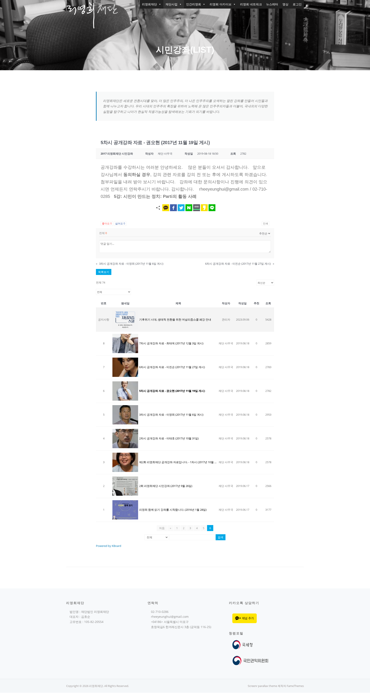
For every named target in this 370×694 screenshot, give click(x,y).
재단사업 (172, 4)
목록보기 (103, 272)
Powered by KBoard (108, 546)
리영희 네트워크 (251, 4)
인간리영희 (193, 4)
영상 (285, 4)
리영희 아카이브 (220, 4)
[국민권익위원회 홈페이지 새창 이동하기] (250, 660)
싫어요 (120, 223)
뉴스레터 (272, 4)
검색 (220, 537)
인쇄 (265, 223)
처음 (162, 528)
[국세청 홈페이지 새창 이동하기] (243, 644)
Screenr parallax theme (262, 686)
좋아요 (107, 223)
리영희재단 (149, 4)
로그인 (297, 4)
